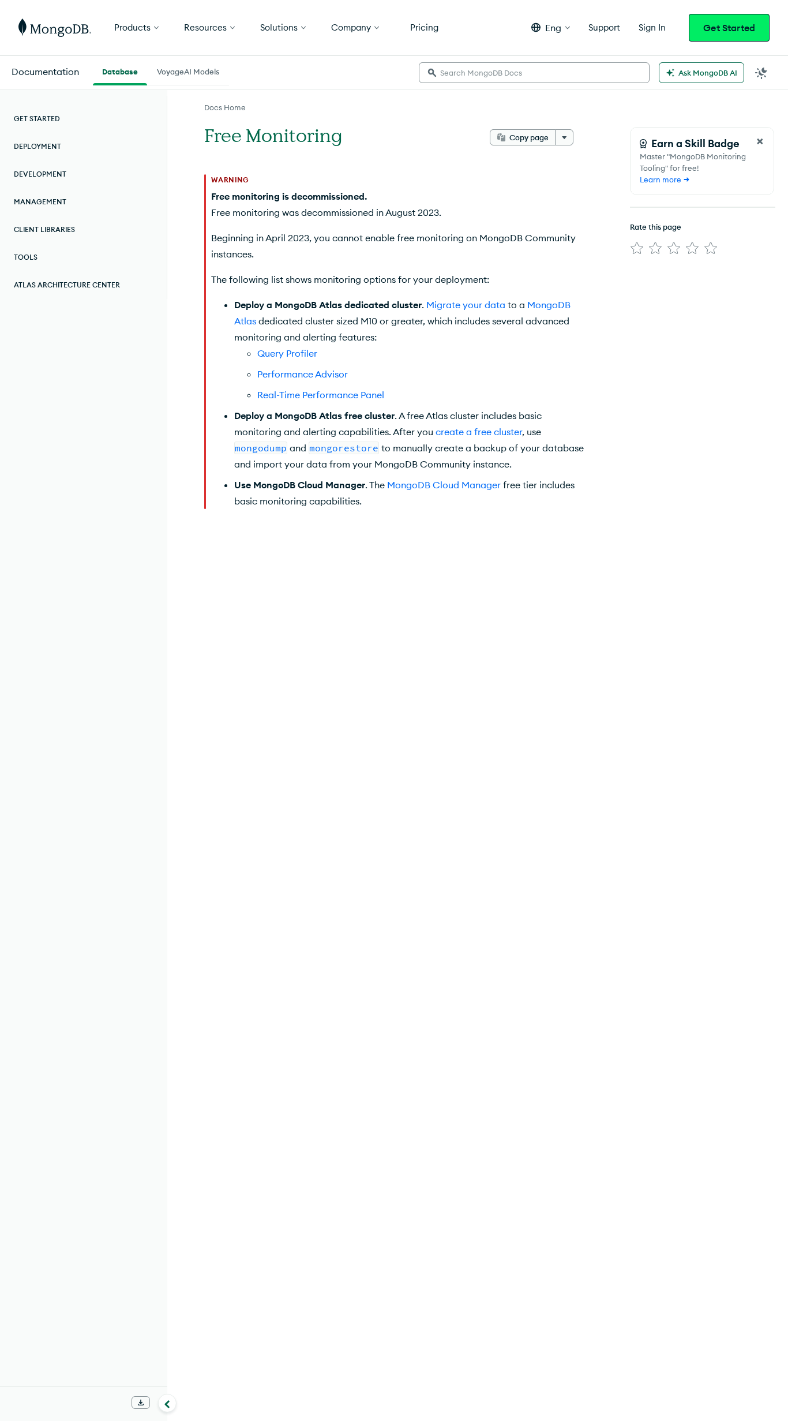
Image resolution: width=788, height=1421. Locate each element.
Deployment (37, 146)
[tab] (120, 70)
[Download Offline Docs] (141, 1402)
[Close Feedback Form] (759, 141)
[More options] (564, 137)
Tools (25, 257)
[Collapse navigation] (167, 1403)
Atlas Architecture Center (67, 285)
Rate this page (655, 226)
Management (40, 201)
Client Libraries (44, 229)
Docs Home (225, 107)
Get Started (729, 27)
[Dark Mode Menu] (761, 73)
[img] (637, 248)
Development (40, 174)
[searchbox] (534, 72)
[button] (550, 27)
